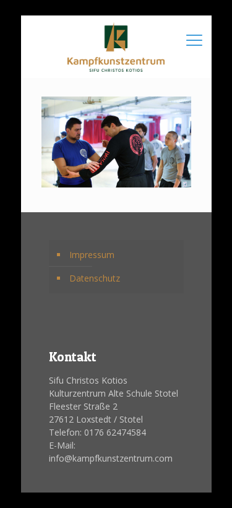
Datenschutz (94, 278)
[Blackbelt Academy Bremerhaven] (116, 46)
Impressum (91, 254)
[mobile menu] (194, 40)
